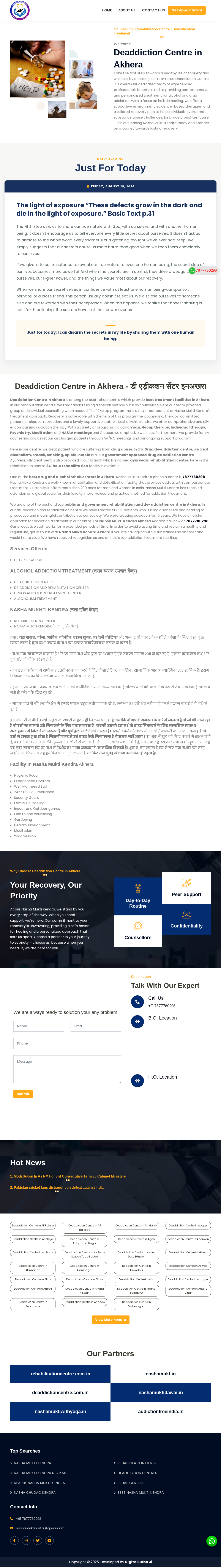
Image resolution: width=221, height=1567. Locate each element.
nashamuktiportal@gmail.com (40, 1528)
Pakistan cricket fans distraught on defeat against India (59, 1187)
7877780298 (206, 270)
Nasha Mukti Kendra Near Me (40, 1472)
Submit (23, 1094)
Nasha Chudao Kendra (35, 1492)
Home (107, 10)
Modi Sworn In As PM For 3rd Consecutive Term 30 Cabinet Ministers (70, 1176)
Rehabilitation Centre (137, 1463)
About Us (127, 10)
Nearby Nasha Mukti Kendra (39, 1482)
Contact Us (153, 10)
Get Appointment (187, 10)
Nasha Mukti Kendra (32, 1463)
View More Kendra (110, 1319)
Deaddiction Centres (137, 1472)
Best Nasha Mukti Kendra (140, 1492)
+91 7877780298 (161, 1005)
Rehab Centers (130, 1482)
